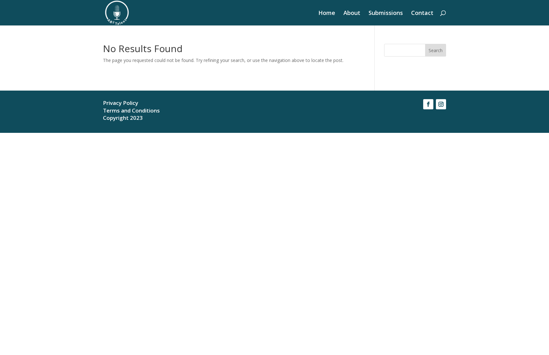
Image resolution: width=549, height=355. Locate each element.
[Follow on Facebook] (428, 104)
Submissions (386, 13)
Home (326, 13)
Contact (422, 13)
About (351, 13)
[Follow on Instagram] (441, 104)
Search (436, 50)
